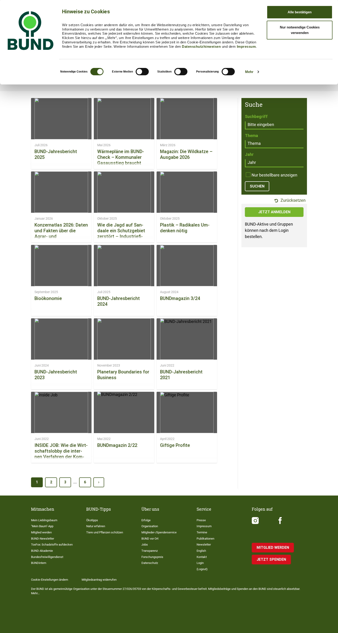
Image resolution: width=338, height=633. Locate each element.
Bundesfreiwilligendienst (47, 557)
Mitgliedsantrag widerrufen (99, 579)
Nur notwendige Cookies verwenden (300, 30)
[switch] (142, 71)
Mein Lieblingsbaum (44, 520)
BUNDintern (38, 563)
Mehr (249, 72)
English (201, 550)
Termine (202, 532)
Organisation (149, 526)
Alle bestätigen (300, 12)
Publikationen (205, 538)
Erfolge (146, 520)
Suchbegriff (256, 116)
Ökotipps (92, 520)
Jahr (249, 154)
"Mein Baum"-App (42, 526)
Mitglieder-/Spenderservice (159, 532)
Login (200, 563)
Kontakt (202, 557)
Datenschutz (149, 563)
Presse (201, 520)
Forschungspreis (152, 557)
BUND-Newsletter (42, 538)
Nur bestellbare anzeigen (274, 175)
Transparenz (149, 550)
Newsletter (204, 544)
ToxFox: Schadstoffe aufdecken (52, 544)
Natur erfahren (95, 526)
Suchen (257, 186)
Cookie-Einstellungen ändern (49, 579)
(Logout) (202, 569)
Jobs (144, 544)
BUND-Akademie (42, 550)
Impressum (246, 46)
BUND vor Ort (149, 538)
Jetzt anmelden (274, 212)
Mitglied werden (41, 532)
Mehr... (35, 593)
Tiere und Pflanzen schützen (104, 532)
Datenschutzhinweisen (201, 46)
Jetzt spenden (271, 559)
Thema (251, 135)
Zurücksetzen (293, 200)
